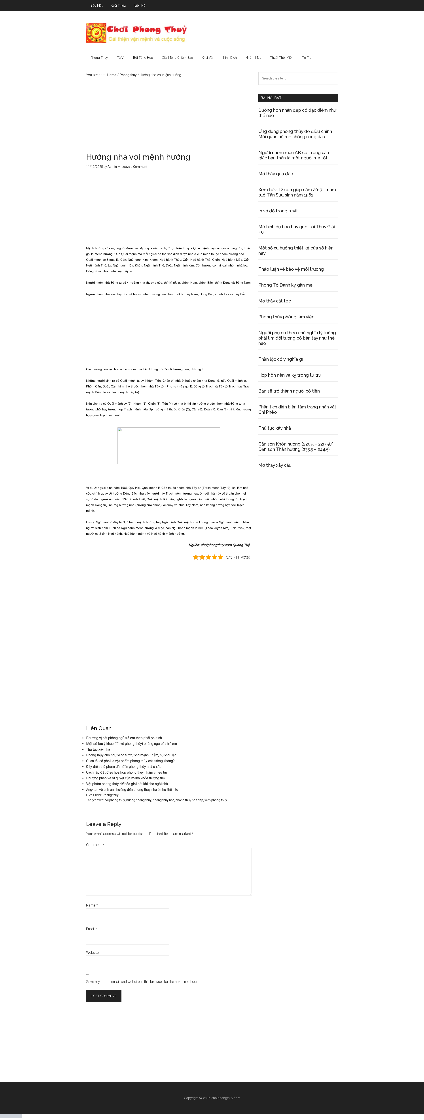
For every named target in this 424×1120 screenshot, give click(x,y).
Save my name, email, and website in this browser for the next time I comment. (147, 982)
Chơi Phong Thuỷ (212, 33)
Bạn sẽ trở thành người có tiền (289, 391)
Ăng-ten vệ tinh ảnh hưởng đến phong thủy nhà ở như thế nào (132, 790)
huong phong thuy (138, 800)
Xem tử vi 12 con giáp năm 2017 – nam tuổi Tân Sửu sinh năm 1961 (297, 192)
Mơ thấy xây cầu (275, 465)
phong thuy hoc (163, 800)
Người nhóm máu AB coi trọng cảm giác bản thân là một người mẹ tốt (294, 155)
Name (92, 905)
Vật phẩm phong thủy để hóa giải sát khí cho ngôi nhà (127, 784)
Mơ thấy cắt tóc (274, 301)
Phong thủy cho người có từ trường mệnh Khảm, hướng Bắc (131, 755)
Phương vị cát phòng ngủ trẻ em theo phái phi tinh (124, 738)
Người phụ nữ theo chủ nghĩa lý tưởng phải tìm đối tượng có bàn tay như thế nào (297, 338)
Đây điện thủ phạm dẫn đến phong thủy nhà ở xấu (123, 767)
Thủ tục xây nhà (98, 749)
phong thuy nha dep (189, 800)
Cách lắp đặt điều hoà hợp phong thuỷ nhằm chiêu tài (126, 772)
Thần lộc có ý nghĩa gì (280, 359)
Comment (95, 845)
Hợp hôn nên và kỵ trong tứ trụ (289, 375)
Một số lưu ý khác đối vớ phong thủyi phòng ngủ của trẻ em (131, 744)
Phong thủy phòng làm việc (286, 316)
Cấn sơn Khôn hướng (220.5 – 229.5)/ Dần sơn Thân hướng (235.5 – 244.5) (295, 446)
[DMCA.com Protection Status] (11, 1117)
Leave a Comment (134, 166)
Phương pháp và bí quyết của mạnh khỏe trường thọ (125, 778)
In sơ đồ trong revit (278, 210)
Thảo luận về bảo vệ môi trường (291, 269)
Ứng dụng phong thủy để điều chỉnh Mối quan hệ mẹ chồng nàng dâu (295, 134)
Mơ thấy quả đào (275, 173)
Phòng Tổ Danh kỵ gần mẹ (285, 285)
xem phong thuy (215, 800)
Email (91, 929)
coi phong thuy (115, 800)
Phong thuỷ (111, 795)
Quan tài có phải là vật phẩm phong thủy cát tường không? (130, 761)
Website (92, 952)
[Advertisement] (169, 120)
